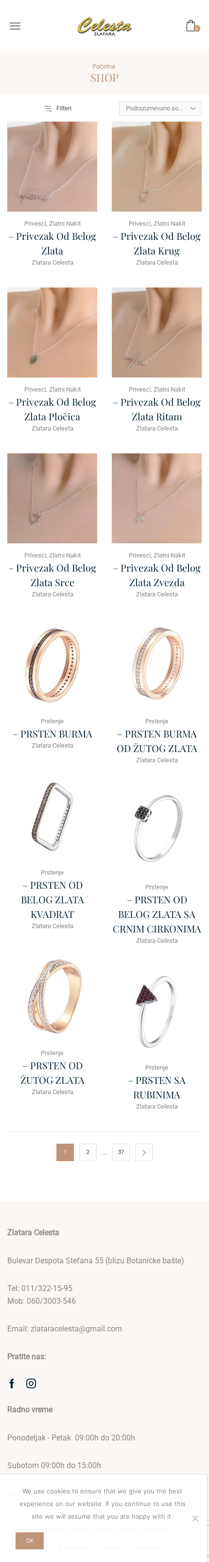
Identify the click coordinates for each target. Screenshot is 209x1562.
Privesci (35, 223)
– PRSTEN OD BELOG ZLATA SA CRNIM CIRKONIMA (157, 914)
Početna (103, 66)
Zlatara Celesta (52, 262)
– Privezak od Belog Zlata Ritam (157, 409)
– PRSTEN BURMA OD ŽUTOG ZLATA (157, 740)
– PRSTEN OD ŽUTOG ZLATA (52, 1072)
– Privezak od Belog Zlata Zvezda (157, 575)
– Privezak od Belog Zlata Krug (157, 243)
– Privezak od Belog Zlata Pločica (52, 409)
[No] (195, 1518)
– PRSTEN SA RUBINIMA (157, 1087)
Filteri (63, 108)
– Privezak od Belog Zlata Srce (52, 575)
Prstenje (52, 721)
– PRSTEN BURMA (52, 733)
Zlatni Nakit (65, 223)
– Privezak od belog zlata (52, 243)
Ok (30, 1540)
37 (121, 1152)
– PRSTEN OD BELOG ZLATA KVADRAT (52, 899)
